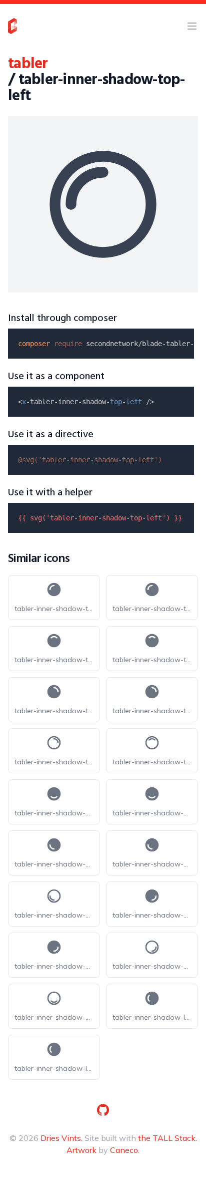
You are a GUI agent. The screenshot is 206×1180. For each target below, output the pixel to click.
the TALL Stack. (167, 1138)
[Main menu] (192, 26)
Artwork (81, 1150)
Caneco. (125, 1150)
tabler (28, 64)
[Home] (12, 26)
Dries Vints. (61, 1138)
